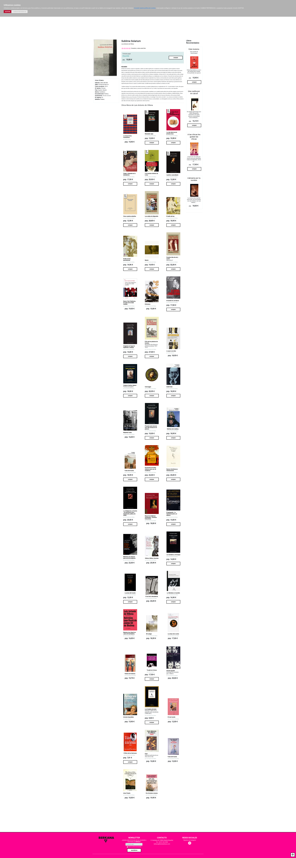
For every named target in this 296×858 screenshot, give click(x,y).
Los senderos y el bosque (173, 554)
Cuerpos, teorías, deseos (129, 385)
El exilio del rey (170, 216)
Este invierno (194, 49)
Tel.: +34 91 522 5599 (162, 842)
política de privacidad (136, 846)
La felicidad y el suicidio (173, 593)
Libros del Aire (104, 82)
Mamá (146, 260)
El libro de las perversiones (127, 259)
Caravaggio (148, 387)
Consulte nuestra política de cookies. (145, 8)
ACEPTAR (7, 11)
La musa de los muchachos (127, 136)
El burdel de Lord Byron (172, 300)
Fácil (146, 754)
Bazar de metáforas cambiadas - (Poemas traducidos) (151, 517)
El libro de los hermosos (130, 753)
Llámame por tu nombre (193, 179)
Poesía (102, 99)
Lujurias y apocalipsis (172, 175)
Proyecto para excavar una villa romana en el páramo (151, 427)
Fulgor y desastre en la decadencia (129, 174)
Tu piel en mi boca (152, 670)
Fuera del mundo (129, 470)
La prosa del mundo (130, 593)
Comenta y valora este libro (138, 48)
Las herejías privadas (150, 709)
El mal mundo (171, 717)
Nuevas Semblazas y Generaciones (172, 469)
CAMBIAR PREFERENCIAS (19, 11)
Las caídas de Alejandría (151, 216)
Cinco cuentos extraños (129, 216)
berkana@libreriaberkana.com (162, 844)
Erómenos (147, 304)
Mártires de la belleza (173, 429)
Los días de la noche (173, 634)
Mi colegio (149, 634)
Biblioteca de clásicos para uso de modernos (129, 557)
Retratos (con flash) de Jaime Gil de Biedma (129, 633)
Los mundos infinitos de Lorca (151, 174)
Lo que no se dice (171, 351)
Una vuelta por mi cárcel (194, 92)
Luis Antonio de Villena (127, 44)
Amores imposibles (128, 717)
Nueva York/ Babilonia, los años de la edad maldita (129, 302)
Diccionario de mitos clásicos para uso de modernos (150, 469)
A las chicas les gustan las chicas (194, 136)
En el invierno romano (152, 793)
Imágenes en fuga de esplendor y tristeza (129, 346)
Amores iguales (170, 670)
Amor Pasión (126, 793)
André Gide (169, 387)
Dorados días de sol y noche (172, 258)
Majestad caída (127, 432)
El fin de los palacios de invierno (151, 342)
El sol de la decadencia (152, 596)
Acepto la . (134, 846)
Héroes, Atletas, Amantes (151, 558)
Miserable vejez (149, 134)
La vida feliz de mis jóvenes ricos (171, 133)
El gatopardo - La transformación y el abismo (171, 514)
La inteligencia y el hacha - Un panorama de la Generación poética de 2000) (130, 513)
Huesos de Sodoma (130, 673)
